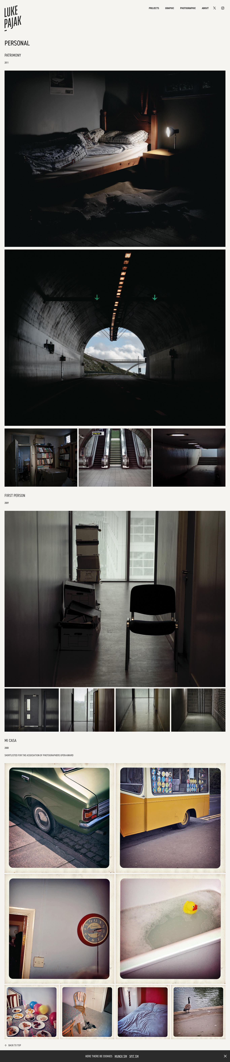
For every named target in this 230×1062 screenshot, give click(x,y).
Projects (154, 8)
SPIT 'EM (134, 1056)
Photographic (188, 8)
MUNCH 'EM (121, 1056)
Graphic (169, 8)
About (205, 8)
